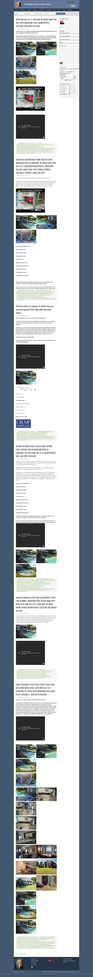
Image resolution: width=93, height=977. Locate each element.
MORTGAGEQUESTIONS (21, 591)
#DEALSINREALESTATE (21, 939)
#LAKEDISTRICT (45, 943)
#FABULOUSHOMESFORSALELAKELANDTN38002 (26, 672)
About (58, 9)
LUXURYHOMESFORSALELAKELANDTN (40, 590)
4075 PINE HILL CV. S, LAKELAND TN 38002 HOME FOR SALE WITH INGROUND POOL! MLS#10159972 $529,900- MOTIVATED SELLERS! (36, 23)
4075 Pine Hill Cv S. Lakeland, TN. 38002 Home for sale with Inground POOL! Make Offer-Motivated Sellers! (35, 309)
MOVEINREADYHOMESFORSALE (28, 153)
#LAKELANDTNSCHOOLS (21, 152)
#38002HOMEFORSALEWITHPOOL (48, 579)
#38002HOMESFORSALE (46, 431)
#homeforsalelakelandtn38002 (32, 939)
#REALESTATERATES (29, 677)
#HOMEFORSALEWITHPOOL (34, 148)
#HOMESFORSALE (31, 435)
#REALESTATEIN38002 (21, 438)
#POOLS (31, 675)
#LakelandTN (19, 584)
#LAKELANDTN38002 (20, 944)
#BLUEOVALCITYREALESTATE (33, 146)
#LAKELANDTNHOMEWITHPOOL (23, 298)
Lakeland (29, 9)
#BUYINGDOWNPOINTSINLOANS (36, 580)
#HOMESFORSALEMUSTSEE (22, 940)
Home (17, 9)
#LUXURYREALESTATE (42, 674)
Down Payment (63, 88)
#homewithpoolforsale (33, 673)
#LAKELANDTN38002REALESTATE (23, 150)
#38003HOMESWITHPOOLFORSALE (23, 291)
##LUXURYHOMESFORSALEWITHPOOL (24, 144)
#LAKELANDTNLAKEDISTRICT (35, 150)
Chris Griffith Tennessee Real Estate (27, 4)
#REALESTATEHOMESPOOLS (44, 675)
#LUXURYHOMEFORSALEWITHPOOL (49, 945)
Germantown (48, 9)
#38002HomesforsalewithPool (38, 144)
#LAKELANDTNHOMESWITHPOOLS (44, 944)
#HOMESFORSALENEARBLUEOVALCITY (48, 148)
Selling (25, 143)
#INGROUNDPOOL (20, 943)
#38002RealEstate (49, 144)
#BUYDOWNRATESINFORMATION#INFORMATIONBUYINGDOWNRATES (30, 147)
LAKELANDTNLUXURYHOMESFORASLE (24, 678)
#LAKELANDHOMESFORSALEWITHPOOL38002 (41, 582)
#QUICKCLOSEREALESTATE (49, 152)
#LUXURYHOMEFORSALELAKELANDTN (33, 945)
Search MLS (22, 9)
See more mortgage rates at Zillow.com (68, 79)
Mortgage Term (63, 89)
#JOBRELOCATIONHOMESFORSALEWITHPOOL (33, 943)
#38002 (43, 669)
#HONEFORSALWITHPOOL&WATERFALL (24, 582)
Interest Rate (62, 91)
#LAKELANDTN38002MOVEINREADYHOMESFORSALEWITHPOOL (40, 149)
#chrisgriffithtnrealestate (23, 148)
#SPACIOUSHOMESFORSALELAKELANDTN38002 (26, 588)
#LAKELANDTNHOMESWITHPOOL (48, 436)
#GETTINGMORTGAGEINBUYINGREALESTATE (37, 433)
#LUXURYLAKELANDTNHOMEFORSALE (35, 585)
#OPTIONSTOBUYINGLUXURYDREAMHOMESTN (25, 587)
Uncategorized (31, 143)
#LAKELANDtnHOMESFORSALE (44, 295)
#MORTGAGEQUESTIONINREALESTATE (24, 586)
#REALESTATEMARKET (21, 677)
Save (62, 22)
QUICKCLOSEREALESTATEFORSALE (48, 948)
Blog (54, 9)
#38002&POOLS (51, 937)
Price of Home (63, 86)
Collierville (41, 9)
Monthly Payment (63, 94)
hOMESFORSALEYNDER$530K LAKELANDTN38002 (44, 588)
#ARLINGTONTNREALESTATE (22, 146)
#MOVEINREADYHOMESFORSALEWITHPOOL (44, 946)
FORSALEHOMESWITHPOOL (49, 438)
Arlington (35, 9)
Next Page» (23, 953)
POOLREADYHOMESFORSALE (37, 678)
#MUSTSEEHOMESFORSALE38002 (38, 586)
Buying (25, 937)
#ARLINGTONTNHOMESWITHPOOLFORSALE (25, 432)
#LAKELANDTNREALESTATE (46, 150)
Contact (63, 9)
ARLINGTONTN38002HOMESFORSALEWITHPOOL (34, 438)
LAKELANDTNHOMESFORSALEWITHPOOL (25, 590)
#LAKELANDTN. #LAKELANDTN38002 (30, 584)
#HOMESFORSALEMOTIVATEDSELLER (42, 672)
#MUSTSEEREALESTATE (38, 437)
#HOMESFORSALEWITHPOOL (22, 149)
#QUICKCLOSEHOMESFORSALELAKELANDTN (35, 152)
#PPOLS (45, 437)
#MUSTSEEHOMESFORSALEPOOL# (23, 675)
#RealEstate (19, 153)
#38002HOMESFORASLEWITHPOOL (23, 671)
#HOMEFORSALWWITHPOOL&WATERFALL (25, 581)
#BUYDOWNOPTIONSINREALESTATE (41, 432)
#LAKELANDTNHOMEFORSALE (32, 295)
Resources (69, 9)
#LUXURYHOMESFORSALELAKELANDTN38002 (25, 437)
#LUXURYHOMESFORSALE (33, 674)
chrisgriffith (26, 175)
